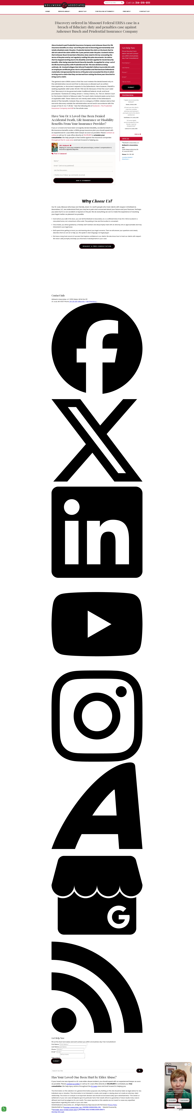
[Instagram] (97, 761)
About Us (82, 11)
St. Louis (94, 1086)
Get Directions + (91, 301)
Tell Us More (56, 1058)
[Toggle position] (186, 1064)
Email (54, 1052)
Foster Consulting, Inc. (91, 1107)
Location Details (127, 157)
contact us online (73, 1084)
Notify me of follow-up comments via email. (70, 175)
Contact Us (144, 11)
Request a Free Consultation (97, 246)
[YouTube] (97, 669)
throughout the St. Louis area (63, 140)
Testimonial (128, 95)
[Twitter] (97, 485)
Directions (125, 159)
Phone (54, 1049)
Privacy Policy (112, 1105)
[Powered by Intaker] (181, 1109)
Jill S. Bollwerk (64, 145)
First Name (56, 1044)
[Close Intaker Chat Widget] (189, 1064)
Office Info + (82, 301)
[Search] (122, 2)
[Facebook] (97, 393)
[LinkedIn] (97, 577)
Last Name (55, 1047)
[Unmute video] (167, 1064)
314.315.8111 (87, 135)
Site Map (54, 1112)
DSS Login (61, 1112)
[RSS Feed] (97, 1032)
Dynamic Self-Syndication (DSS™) (92, 1109)
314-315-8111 (142, 2)
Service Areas (63, 11)
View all (137, 134)
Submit (131, 87)
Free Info (126, 11)
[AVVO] (97, 848)
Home (47, 11)
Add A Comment (83, 180)
